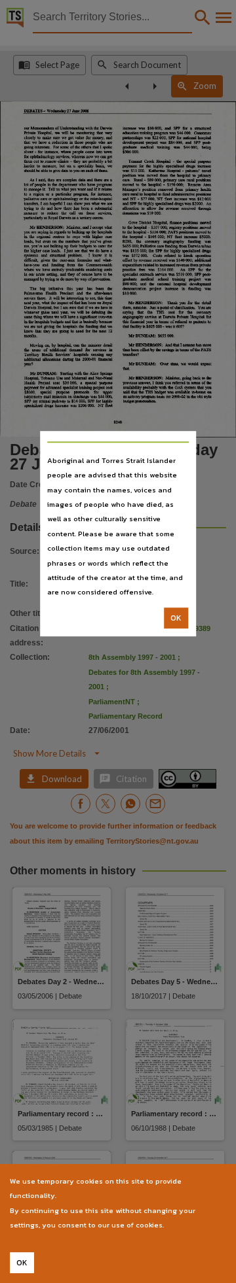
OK (176, 618)
